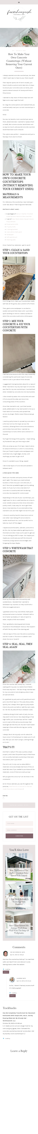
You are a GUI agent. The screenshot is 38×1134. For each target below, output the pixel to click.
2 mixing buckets (12, 229)
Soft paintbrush (11, 237)
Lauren (19, 978)
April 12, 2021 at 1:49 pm (17, 954)
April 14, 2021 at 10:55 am (24, 981)
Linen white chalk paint (14, 232)
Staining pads (11, 240)
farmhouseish (19, 13)
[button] (19, 2)
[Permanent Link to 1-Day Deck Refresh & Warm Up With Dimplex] (19, 909)
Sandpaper (10, 234)
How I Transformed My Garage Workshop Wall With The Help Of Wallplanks (19, 929)
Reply (6, 972)
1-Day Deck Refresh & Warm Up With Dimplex (19, 901)
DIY (13, 50)
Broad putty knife (12, 224)
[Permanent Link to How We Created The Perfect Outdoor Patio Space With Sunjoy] (19, 880)
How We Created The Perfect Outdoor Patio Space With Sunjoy (19, 873)
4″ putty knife (10, 227)
